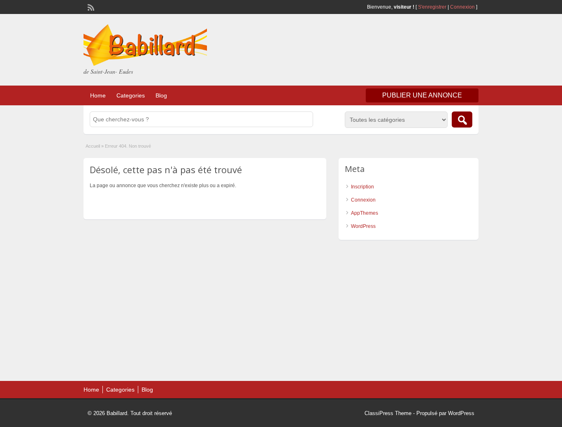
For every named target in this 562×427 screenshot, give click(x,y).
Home (98, 95)
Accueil (93, 146)
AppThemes (364, 213)
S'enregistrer (432, 7)
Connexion (463, 7)
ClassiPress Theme (388, 413)
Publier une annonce (422, 95)
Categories (130, 95)
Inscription (362, 187)
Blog (161, 95)
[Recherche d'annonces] (462, 119)
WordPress (363, 226)
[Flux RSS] (90, 6)
